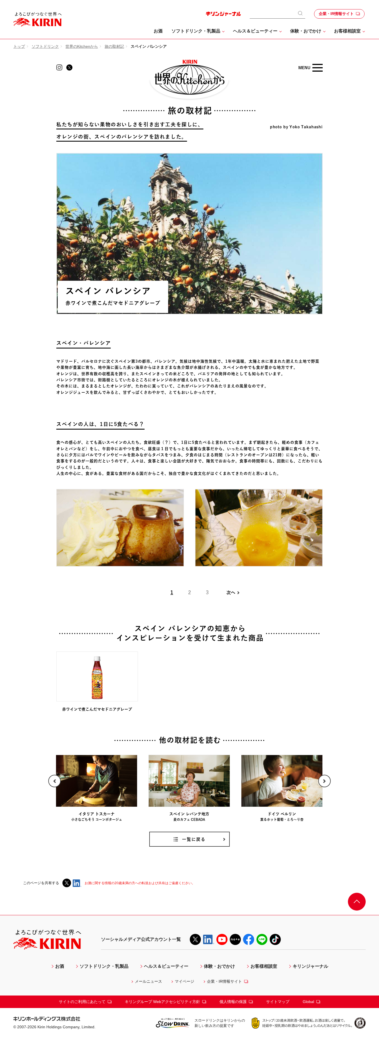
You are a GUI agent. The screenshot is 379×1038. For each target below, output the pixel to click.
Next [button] (54, 781)
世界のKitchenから (81, 46)
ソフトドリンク (45, 46)
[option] (282, 788)
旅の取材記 (114, 46)
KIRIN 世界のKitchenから (189, 80)
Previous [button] (324, 781)
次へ (230, 592)
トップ (19, 46)
